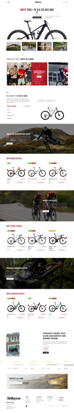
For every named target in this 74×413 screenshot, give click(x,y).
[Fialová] (52, 248)
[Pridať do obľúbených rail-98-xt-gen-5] (45, 317)
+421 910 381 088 (46, 346)
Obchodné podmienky (40, 399)
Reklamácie (38, 401)
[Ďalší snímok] (24, 170)
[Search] (62, 2)
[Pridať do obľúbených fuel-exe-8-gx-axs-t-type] (24, 317)
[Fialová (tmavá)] (49, 180)
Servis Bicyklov (49, 399)
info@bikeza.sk (46, 348)
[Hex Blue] (30, 248)
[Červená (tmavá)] (49, 248)
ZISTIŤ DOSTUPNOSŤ (61, 250)
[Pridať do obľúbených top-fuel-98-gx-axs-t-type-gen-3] (45, 182)
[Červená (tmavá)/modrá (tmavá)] (7, 315)
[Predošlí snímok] (7, 170)
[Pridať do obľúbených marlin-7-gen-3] (24, 182)
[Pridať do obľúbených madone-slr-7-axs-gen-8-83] (66, 250)
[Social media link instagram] (26, 406)
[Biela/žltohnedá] (53, 248)
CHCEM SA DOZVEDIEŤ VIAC (37, 17)
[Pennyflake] (7, 180)
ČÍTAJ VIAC (39, 75)
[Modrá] (28, 248)
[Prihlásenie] (67, 2)
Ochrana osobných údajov (40, 400)
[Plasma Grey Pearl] (28, 180)
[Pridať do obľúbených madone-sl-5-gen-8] (45, 250)
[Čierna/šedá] (29, 248)
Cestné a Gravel (45, 211)
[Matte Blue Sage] (49, 315)
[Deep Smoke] (28, 315)
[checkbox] (9, 384)
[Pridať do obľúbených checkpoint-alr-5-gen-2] (24, 250)
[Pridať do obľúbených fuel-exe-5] (66, 317)
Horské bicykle (9, 143)
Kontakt (48, 400)
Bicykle (27, 398)
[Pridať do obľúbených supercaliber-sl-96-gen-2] (66, 182)
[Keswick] (8, 180)
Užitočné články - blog (50, 398)
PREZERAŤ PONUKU (27, 106)
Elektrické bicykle (10, 278)
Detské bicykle (28, 401)
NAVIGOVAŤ (46, 352)
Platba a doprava (39, 398)
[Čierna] (50, 248)
